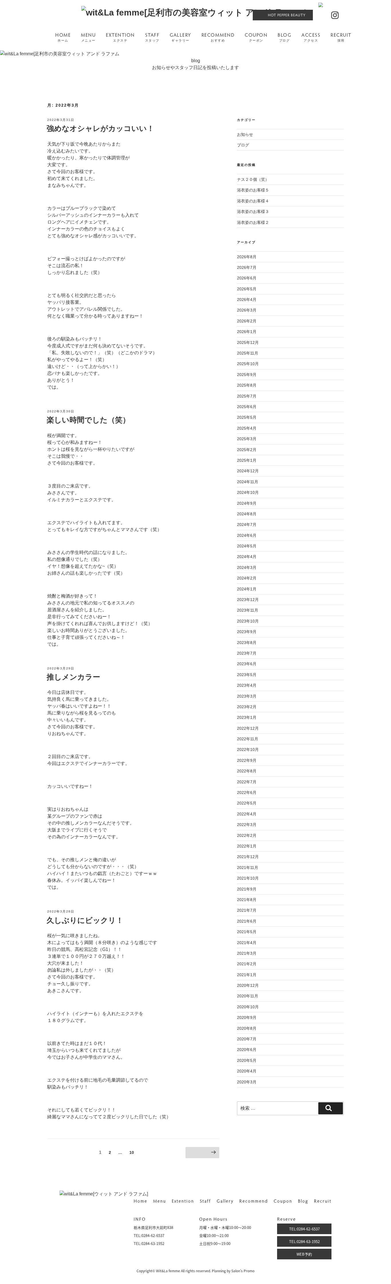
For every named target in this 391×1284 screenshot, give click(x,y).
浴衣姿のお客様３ (253, 211)
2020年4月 (246, 1071)
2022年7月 (246, 782)
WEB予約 (304, 1254)
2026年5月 (246, 289)
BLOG (284, 37)
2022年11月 (247, 739)
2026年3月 (246, 310)
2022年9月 (246, 760)
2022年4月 (246, 814)
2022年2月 (246, 835)
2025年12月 (248, 342)
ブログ (243, 145)
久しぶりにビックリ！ (85, 920)
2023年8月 (246, 642)
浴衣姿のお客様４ (253, 201)
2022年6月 (246, 792)
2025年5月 (246, 417)
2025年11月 (247, 353)
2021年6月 (246, 921)
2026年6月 (246, 278)
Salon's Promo (242, 1270)
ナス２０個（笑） (253, 179)
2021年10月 (248, 878)
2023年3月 (246, 696)
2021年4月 (246, 942)
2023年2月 (246, 706)
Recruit (322, 1201)
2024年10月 (248, 492)
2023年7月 (246, 653)
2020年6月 (246, 1049)
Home (140, 1201)
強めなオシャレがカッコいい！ (100, 128)
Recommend (253, 1201)
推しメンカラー (73, 677)
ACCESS (310, 37)
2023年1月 (246, 717)
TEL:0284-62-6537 (304, 1229)
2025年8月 (246, 385)
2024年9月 (246, 503)
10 (131, 1154)
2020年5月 (246, 1060)
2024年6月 (246, 535)
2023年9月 (246, 631)
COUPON (256, 37)
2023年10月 (248, 621)
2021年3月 (246, 953)
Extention (183, 1201)
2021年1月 (246, 974)
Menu (159, 1201)
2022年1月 (246, 846)
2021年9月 (246, 889)
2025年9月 (246, 374)
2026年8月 (246, 257)
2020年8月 (246, 1028)
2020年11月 (247, 996)
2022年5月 (246, 803)
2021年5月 (246, 931)
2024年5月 (246, 546)
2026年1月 (246, 331)
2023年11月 (247, 610)
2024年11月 (247, 481)
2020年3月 (246, 1082)
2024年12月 (248, 471)
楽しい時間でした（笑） (88, 420)
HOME (63, 37)
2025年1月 (246, 460)
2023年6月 (246, 663)
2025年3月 (246, 439)
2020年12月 (248, 985)
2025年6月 (246, 406)
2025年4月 (246, 428)
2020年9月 (246, 1017)
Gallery (225, 1201)
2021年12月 (248, 856)
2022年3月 (246, 824)
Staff (205, 1201)
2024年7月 (246, 524)
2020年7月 (246, 1039)
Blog (303, 1201)
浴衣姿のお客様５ (253, 190)
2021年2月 (246, 964)
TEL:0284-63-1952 (304, 1241)
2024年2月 (246, 578)
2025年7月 (246, 396)
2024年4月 (246, 556)
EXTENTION (120, 37)
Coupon (283, 1201)
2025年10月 (248, 363)
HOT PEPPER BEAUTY (287, 14)
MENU (88, 37)
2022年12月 (248, 728)
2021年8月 (246, 899)
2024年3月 (246, 567)
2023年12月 (248, 599)
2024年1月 (246, 589)
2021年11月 (247, 867)
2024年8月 (246, 514)
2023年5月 (246, 674)
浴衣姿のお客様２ (253, 222)
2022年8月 (246, 771)
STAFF (152, 37)
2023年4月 (246, 685)
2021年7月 (246, 910)
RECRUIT (341, 37)
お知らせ (245, 134)
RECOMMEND (218, 37)
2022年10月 (248, 749)
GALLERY (180, 37)
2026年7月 (246, 267)
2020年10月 (248, 1007)
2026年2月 (246, 321)
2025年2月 (246, 449)
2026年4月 (246, 299)
